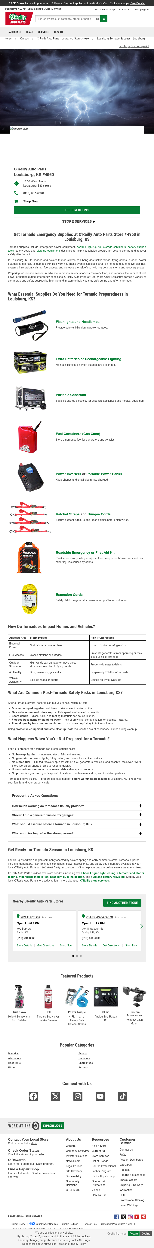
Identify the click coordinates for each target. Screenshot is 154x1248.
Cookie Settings (117, 1233)
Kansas (24, 38)
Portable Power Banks (104, 473)
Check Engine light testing (98, 873)
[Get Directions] (19, 128)
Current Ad (124, 9)
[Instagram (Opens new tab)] (130, 1216)
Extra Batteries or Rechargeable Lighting (88, 358)
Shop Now (30, 201)
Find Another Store (122, 903)
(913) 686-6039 (91, 938)
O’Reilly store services (94, 880)
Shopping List (142, 9)
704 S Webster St (99, 917)
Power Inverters (68, 473)
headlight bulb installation (67, 877)
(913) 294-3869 (26, 938)
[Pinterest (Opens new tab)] (143, 1216)
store (34, 1143)
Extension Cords (69, 594)
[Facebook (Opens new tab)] (116, 1216)
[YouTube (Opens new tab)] (136, 1216)
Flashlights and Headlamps (78, 321)
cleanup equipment (48, 250)
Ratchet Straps (68, 514)
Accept (134, 1233)
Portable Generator (71, 394)
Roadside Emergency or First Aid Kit (85, 552)
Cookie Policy (56, 1243)
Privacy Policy (77, 1243)
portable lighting (86, 247)
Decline (146, 1233)
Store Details (24, 945)
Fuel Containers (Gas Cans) (78, 433)
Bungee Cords (99, 514)
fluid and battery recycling (108, 877)
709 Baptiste (30, 917)
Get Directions (77, 210)
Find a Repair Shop (105, 9)
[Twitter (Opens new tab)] (123, 1216)
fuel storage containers (112, 247)
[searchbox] (67, 18)
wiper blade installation (34, 877)
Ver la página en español (134, 46)
